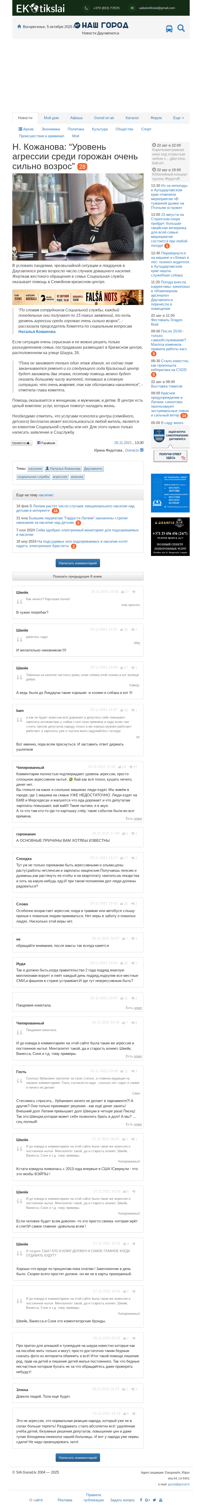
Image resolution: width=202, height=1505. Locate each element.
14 (184, 416)
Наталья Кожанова (36, 332)
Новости (25, 118)
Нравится (19, 443)
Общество (124, 129)
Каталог (132, 118)
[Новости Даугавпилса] (101, 25)
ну (137, 737)
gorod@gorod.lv (179, 1484)
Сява (135, 1093)
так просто (130, 605)
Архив (28, 129)
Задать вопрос (122, 1500)
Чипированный (128, 1161)
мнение (77, 477)
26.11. (123, 443)
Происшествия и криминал (41, 136)
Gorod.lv (132, 450)
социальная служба (33, 477)
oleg (136, 643)
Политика (76, 129)
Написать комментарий (78, 563)
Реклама (65, 1500)
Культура (100, 129)
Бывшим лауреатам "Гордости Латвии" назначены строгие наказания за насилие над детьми (72, 520)
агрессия (60, 477)
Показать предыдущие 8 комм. (78, 576)
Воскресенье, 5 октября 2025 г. (49, 27)
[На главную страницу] (19, 27)
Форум (156, 118)
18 (55, 511)
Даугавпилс (93, 468)
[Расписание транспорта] (169, 30)
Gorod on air (104, 118)
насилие (35, 468)
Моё (75, 136)
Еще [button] (177, 118)
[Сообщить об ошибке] (142, 450)
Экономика (50, 129)
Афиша (76, 118)
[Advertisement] (101, 75)
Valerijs (134, 685)
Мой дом (51, 118)
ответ (138, 818)
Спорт (146, 129)
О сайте (36, 1500)
